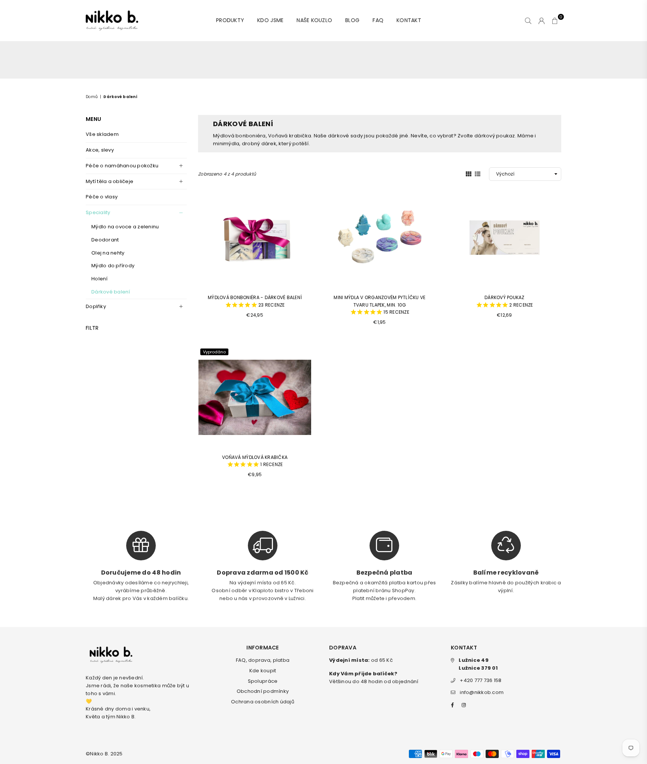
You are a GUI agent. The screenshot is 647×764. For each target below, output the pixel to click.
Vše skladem (102, 134)
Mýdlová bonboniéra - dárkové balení (255, 301)
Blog (352, 20)
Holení (99, 278)
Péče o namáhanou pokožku (122, 165)
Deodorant (105, 239)
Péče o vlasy (102, 196)
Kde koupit (262, 670)
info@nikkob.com (482, 692)
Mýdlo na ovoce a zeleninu (125, 226)
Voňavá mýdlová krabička (255, 461)
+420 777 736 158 (480, 680)
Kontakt (409, 20)
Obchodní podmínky (263, 691)
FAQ (378, 20)
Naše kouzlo (314, 20)
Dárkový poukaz (509, 301)
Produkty (230, 20)
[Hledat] (528, 20)
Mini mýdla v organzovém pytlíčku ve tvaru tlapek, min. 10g (379, 304)
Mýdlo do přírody (112, 265)
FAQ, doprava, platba (262, 660)
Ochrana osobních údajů (262, 701)
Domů (92, 97)
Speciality (98, 212)
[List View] (478, 173)
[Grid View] (469, 173)
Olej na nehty (107, 252)
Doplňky (96, 306)
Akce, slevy (100, 149)
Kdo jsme (270, 20)
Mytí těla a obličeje (109, 181)
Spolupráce (263, 681)
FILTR (92, 328)
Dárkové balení (110, 291)
